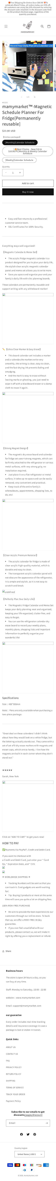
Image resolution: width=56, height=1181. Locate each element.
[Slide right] (34, 97)
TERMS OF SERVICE (15, 1087)
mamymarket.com (31, 1175)
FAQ (8, 1060)
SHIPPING (10, 1080)
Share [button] (8, 951)
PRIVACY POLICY (14, 1067)
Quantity (6, 166)
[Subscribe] (46, 1123)
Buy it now (28, 191)
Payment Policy (13, 1101)
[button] (6, 26)
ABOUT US (11, 1047)
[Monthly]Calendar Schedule (19, 142)
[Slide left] (21, 97)
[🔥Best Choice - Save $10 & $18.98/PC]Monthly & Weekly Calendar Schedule (27, 151)
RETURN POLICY (13, 1074)
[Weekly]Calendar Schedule (19, 160)
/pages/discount (33, 1114)
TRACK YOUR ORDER (15, 1094)
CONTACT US (12, 1054)
